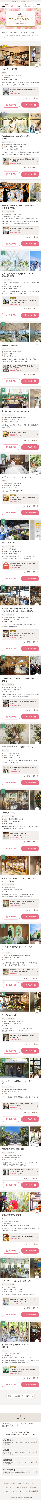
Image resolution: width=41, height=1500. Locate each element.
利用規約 (13, 1483)
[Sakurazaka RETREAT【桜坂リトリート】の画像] (20, 734)
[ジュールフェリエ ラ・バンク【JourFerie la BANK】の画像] (20, 666)
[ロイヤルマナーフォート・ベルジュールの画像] (20, 464)
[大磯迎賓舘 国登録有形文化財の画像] (20, 1136)
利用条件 (20, 1483)
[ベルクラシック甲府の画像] (20, 56)
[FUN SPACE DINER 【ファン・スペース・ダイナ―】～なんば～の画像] (20, 865)
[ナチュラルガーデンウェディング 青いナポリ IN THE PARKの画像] (20, 192)
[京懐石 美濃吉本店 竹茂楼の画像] (20, 1202)
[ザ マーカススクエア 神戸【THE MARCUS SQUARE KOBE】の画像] (20, 261)
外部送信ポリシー (10, 1487)
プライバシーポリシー (30, 1483)
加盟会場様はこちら (22, 1487)
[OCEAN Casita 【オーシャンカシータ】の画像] (20, 1268)
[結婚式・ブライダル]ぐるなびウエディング (14, 1424)
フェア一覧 (31, 105)
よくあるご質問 (33, 1491)
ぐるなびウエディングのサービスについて (15, 1491)
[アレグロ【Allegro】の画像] (20, 1002)
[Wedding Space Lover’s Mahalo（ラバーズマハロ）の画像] (20, 123)
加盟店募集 (33, 1487)
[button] (20, 1442)
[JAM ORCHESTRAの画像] (20, 530)
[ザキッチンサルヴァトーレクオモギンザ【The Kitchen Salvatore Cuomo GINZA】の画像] (20, 595)
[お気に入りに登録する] (37, 66)
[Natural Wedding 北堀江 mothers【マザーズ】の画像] (20, 1068)
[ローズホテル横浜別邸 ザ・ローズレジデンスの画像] (20, 934)
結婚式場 (30, 1424)
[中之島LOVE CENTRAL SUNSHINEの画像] (20, 398)
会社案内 (6, 1483)
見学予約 (12, 105)
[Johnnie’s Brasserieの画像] (20, 332)
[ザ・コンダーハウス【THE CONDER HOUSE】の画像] (20, 1332)
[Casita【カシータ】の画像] (20, 800)
